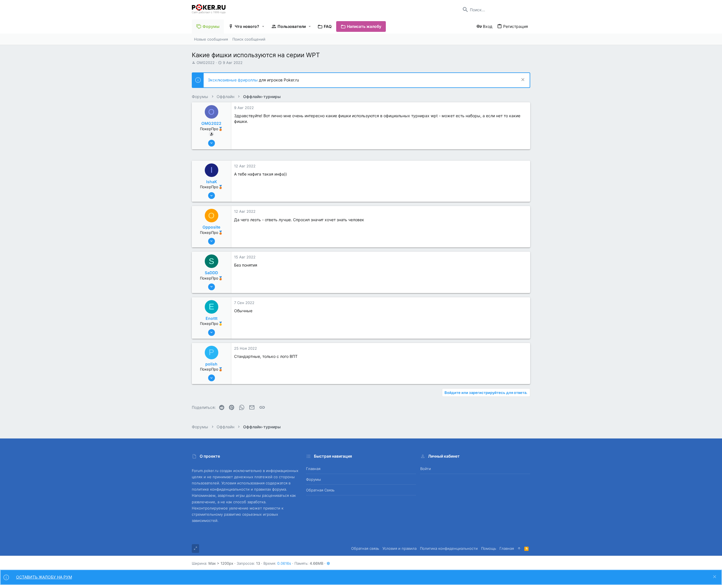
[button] (263, 26)
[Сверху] (519, 548)
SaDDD (211, 272)
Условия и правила (399, 548)
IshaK (211, 181)
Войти (425, 468)
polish (211, 364)
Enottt (211, 318)
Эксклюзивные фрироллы (233, 79)
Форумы (313, 479)
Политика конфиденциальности (449, 548)
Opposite (211, 227)
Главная (313, 468)
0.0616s (284, 563)
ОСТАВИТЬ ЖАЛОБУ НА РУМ (44, 577)
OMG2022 (206, 62)
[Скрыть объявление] (522, 80)
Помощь (488, 548)
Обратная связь (320, 490)
